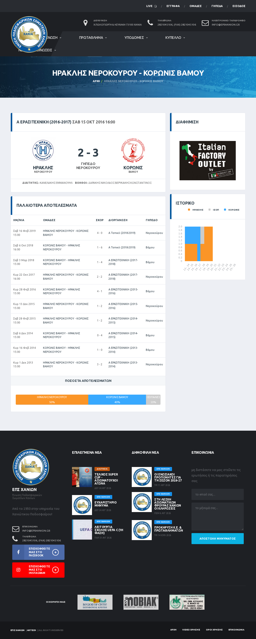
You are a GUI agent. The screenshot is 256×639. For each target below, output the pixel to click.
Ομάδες (196, 6)
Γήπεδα (217, 6)
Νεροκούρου (154, 232)
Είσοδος (239, 6)
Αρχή (96, 81)
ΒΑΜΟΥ (133, 172)
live (149, 6)
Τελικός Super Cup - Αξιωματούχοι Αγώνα (106, 479)
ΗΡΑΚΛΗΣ (43, 167)
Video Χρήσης (191, 629)
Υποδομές (134, 38)
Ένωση (52, 38)
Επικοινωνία (236, 629)
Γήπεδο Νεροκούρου (88, 166)
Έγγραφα (173, 6)
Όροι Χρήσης (214, 629)
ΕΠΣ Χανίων (17, 630)
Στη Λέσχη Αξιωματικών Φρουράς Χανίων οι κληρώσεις (167, 504)
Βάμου (150, 247)
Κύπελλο (173, 38)
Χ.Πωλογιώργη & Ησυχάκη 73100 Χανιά (118, 24)
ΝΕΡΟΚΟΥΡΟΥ (43, 172)
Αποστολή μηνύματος (218, 538)
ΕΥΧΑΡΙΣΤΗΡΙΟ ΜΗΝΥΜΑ (105, 504)
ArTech (31, 630)
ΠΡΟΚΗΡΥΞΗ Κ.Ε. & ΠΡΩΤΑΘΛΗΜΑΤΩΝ (168, 529)
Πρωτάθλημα (91, 38)
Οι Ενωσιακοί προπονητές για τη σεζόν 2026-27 (168, 477)
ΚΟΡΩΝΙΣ (133, 167)
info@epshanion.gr (226, 24)
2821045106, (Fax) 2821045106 (177, 24)
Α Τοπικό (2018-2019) (122, 232)
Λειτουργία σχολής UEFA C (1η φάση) (108, 530)
